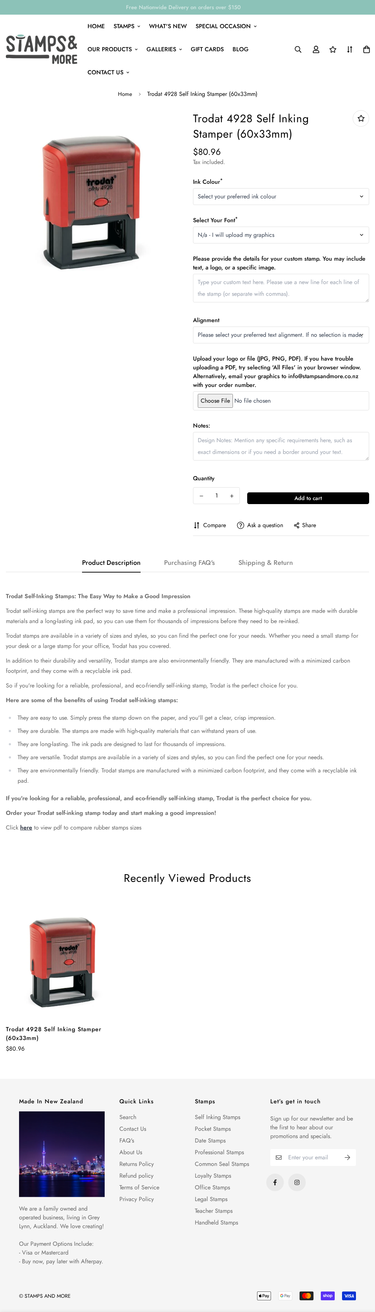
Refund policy (136, 1175)
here (26, 827)
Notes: (201, 425)
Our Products (110, 49)
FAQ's (126, 1140)
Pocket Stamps (213, 1129)
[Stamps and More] (41, 49)
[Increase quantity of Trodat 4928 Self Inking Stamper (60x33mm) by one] (232, 496)
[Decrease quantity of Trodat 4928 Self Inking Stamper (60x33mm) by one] (201, 496)
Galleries (161, 49)
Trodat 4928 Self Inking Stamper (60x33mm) (53, 1033)
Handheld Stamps (216, 1222)
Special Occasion (223, 26)
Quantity (204, 478)
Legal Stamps (211, 1199)
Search (127, 1117)
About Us (130, 1152)
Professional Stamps (219, 1152)
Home (96, 26)
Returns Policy (136, 1164)
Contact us (105, 72)
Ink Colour (208, 182)
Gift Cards (207, 49)
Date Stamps (210, 1140)
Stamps (124, 26)
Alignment (206, 320)
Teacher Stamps (214, 1211)
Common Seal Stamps (222, 1164)
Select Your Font (215, 220)
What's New (168, 26)
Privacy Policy (136, 1199)
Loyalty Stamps (213, 1175)
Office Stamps (212, 1187)
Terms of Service (139, 1187)
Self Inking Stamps (217, 1117)
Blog (241, 49)
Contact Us (132, 1129)
